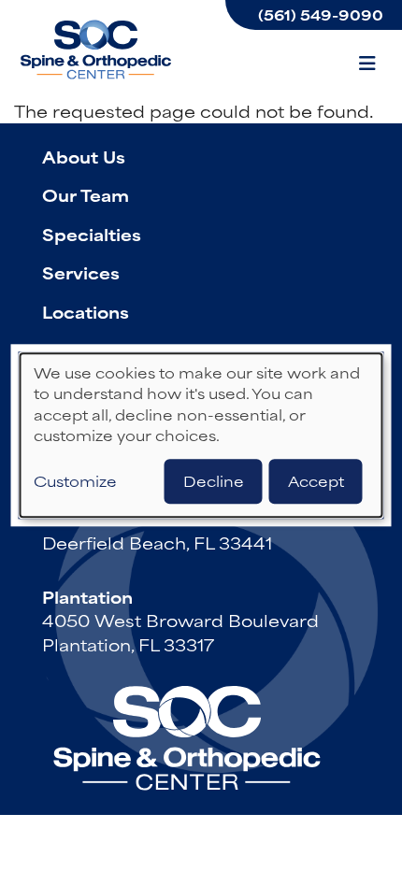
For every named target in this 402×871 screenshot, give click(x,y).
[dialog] (201, 435)
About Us (83, 156)
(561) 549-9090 (320, 14)
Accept (316, 482)
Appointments (107, 350)
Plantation (87, 596)
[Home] (98, 49)
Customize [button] (75, 482)
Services (81, 272)
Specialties (91, 233)
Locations (85, 311)
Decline (213, 482)
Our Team (85, 194)
